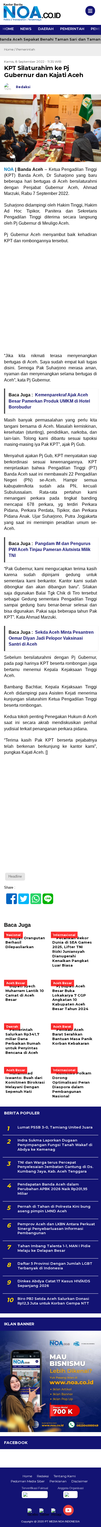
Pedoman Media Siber (28, 1481)
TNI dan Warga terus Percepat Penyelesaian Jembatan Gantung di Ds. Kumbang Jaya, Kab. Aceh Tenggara (55, 1167)
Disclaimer (79, 1481)
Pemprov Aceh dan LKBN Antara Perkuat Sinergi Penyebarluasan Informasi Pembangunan (56, 1228)
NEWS (26, 28)
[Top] (92, 1519)
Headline (15, 876)
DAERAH (46, 28)
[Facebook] (9, 896)
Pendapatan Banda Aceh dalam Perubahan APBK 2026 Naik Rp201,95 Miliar (52, 1189)
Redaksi (43, 1476)
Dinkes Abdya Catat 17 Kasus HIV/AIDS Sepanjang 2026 (54, 1283)
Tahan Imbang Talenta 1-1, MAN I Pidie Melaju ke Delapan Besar (54, 1248)
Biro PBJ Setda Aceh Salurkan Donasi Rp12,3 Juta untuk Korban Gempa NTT (53, 1300)
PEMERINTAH (72, 28)
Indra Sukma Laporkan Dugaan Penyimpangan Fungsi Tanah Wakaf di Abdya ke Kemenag (55, 1144)
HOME (8, 28)
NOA (8, 169)
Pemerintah (25, 49)
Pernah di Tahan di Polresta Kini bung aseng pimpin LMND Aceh (54, 1208)
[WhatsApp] (33, 896)
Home (27, 1476)
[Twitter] (21, 896)
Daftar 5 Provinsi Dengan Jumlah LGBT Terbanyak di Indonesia (55, 1265)
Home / (10, 49)
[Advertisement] (50, 300)
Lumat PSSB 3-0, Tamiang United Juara (55, 1127)
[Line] (45, 896)
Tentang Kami (65, 1476)
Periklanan (58, 1481)
